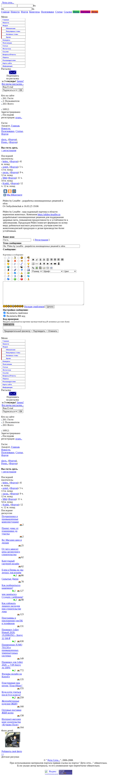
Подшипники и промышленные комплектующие (10, 519)
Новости (15, 12)
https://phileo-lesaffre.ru (49, 214)
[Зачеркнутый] (44, 259)
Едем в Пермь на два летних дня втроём (12, 571)
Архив (8, 37)
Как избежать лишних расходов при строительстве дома (11, 607)
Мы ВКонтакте (14, 194)
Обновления (10, 28)
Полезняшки (47, 12)
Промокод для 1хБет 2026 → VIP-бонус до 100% (12, 665)
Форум (24, 12)
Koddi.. (6, 183)
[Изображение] (36, 267)
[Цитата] (47, 267)
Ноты (76, 12)
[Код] (51, 267)
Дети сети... (7, 2)
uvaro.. (18, 117)
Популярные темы (13, 31)
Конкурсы (34, 12)
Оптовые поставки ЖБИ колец (11, 711)
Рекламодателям (9, 60)
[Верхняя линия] (47, 259)
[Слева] (58, 259)
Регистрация (41, 239)
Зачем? (20, 81)
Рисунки (85, 12)
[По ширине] (62, 259)
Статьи (59, 12)
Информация (7, 66)
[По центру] (55, 259)
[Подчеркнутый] (40, 259)
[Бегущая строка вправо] (51, 263)
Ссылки (68, 12)
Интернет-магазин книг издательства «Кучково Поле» (11, 722)
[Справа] (51, 259)
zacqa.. (6, 172)
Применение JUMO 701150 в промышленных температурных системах (12, 650)
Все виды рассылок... (13, 84)
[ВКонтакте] (5, 191)
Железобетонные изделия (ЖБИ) (10, 702)
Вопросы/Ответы (9, 54)
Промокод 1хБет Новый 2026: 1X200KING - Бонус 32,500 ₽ (12, 634)
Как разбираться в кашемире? (11, 586)
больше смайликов (34, 306)
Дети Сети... (53, 760)
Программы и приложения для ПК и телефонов (12, 621)
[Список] (33, 263)
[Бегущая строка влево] (47, 263)
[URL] (33, 267)
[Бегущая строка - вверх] (44, 263)
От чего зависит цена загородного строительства (11, 552)
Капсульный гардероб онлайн (10, 562)
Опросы (6, 57)
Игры (95, 12)
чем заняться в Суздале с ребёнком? (12, 595)
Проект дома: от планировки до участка (10, 531)
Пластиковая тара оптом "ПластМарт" (12, 684)
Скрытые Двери (10, 579)
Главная (5, 12)
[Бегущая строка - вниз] (40, 263)
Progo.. (4, 142)
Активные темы (12, 34)
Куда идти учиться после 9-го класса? (11, 693)
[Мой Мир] (14, 191)
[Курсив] (36, 259)
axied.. (6, 167)
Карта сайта (7, 63)
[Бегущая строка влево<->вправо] (55, 263)
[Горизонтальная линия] (36, 263)
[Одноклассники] (10, 191)
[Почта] (44, 267)
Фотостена (7, 49)
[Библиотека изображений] (40, 267)
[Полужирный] (33, 259)
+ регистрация (8, 150)
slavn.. (4, 139)
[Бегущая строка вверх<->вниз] (58, 263)
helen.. (6, 161)
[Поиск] (2, 9)
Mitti (5, 178)
